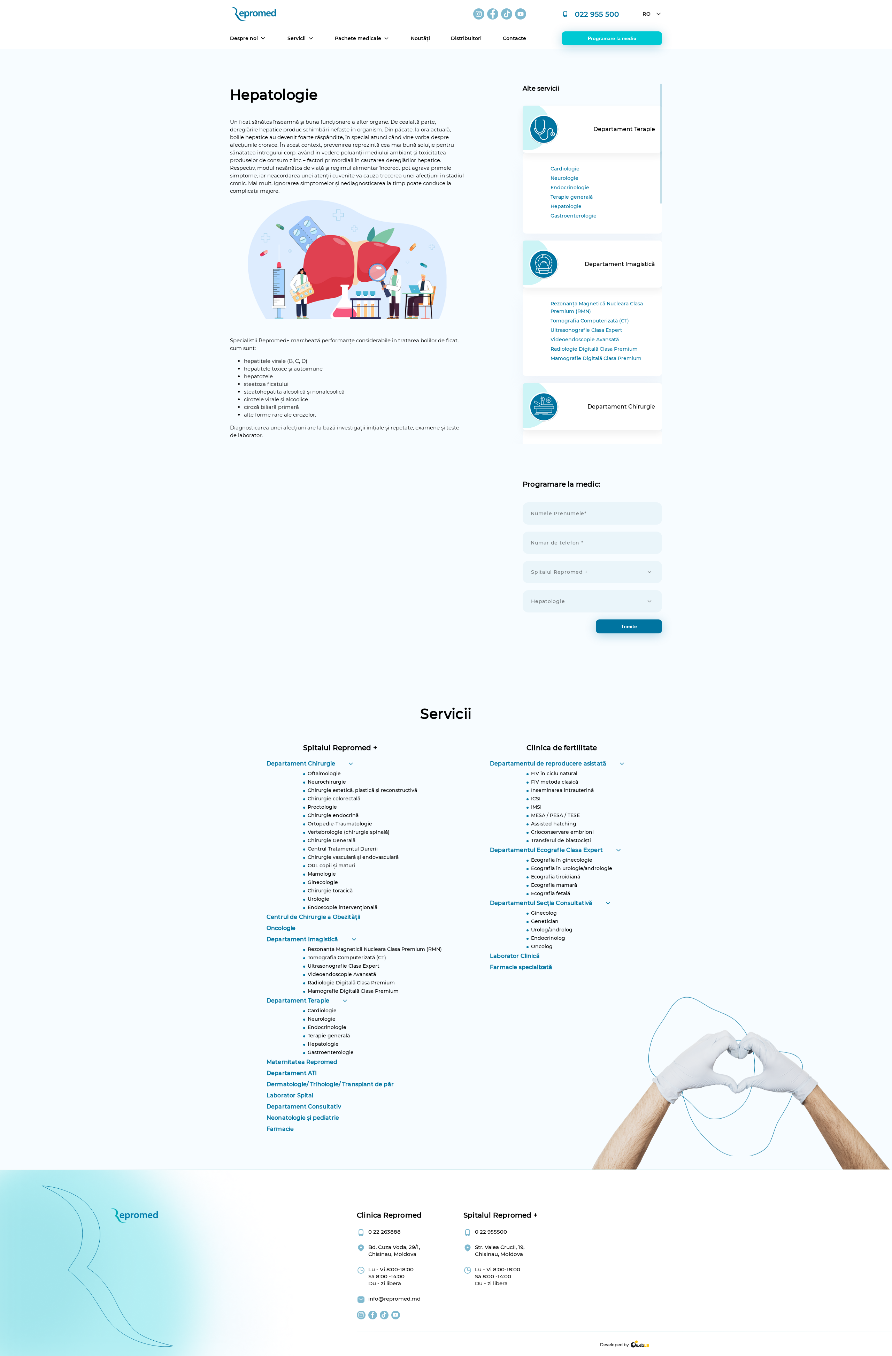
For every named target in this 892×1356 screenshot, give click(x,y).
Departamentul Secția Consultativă (541, 903)
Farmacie (280, 1129)
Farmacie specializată (521, 967)
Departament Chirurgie (301, 763)
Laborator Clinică (515, 956)
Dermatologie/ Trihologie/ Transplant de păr (330, 1084)
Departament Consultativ (304, 1106)
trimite (629, 626)
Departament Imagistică (302, 939)
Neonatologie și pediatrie (303, 1117)
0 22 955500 (491, 1231)
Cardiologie (565, 169)
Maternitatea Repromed (302, 1062)
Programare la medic (612, 38)
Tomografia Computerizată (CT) (590, 321)
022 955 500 (597, 13)
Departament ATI (292, 1073)
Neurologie (564, 178)
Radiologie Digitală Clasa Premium (594, 349)
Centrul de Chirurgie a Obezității (313, 917)
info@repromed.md (394, 1298)
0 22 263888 (384, 1231)
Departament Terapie (298, 1000)
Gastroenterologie (574, 216)
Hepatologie (566, 206)
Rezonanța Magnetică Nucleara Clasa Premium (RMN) (597, 307)
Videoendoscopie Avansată (585, 339)
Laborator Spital (290, 1095)
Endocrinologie (570, 187)
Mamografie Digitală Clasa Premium (596, 358)
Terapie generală (572, 197)
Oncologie (281, 928)
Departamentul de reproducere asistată (548, 763)
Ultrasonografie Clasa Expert (586, 330)
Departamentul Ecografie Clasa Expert (546, 850)
